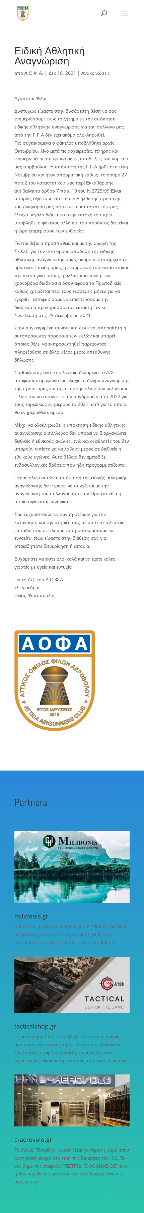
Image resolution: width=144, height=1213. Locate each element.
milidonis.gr (31, 916)
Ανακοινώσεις (95, 73)
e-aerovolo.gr (33, 1140)
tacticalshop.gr (35, 1026)
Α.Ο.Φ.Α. (33, 73)
